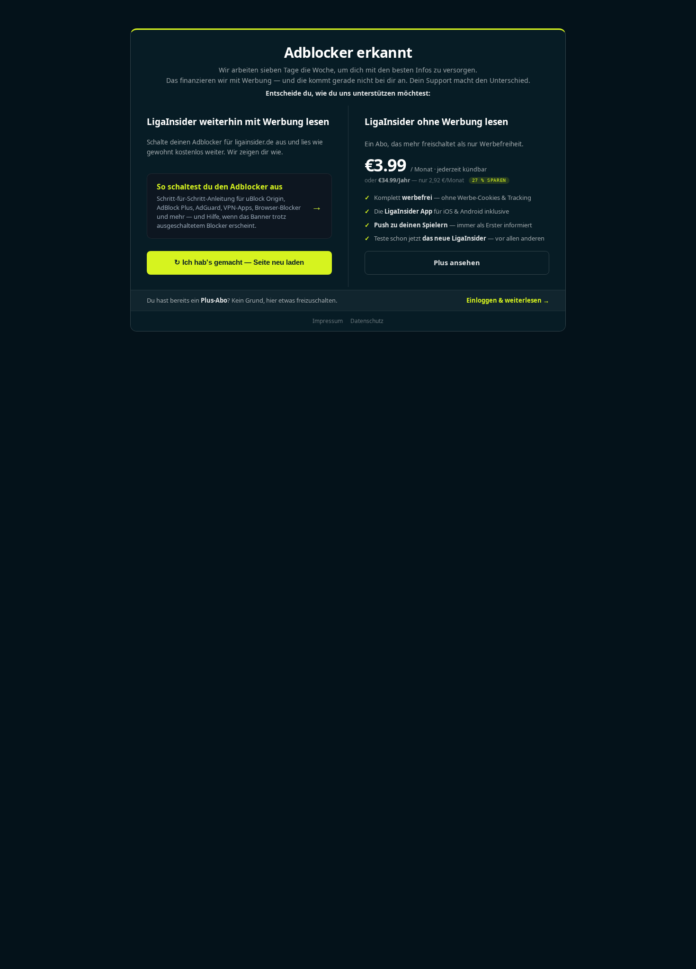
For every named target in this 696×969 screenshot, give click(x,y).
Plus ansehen (457, 262)
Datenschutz (367, 321)
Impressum (327, 321)
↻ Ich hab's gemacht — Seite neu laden (239, 262)
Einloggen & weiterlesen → (507, 300)
